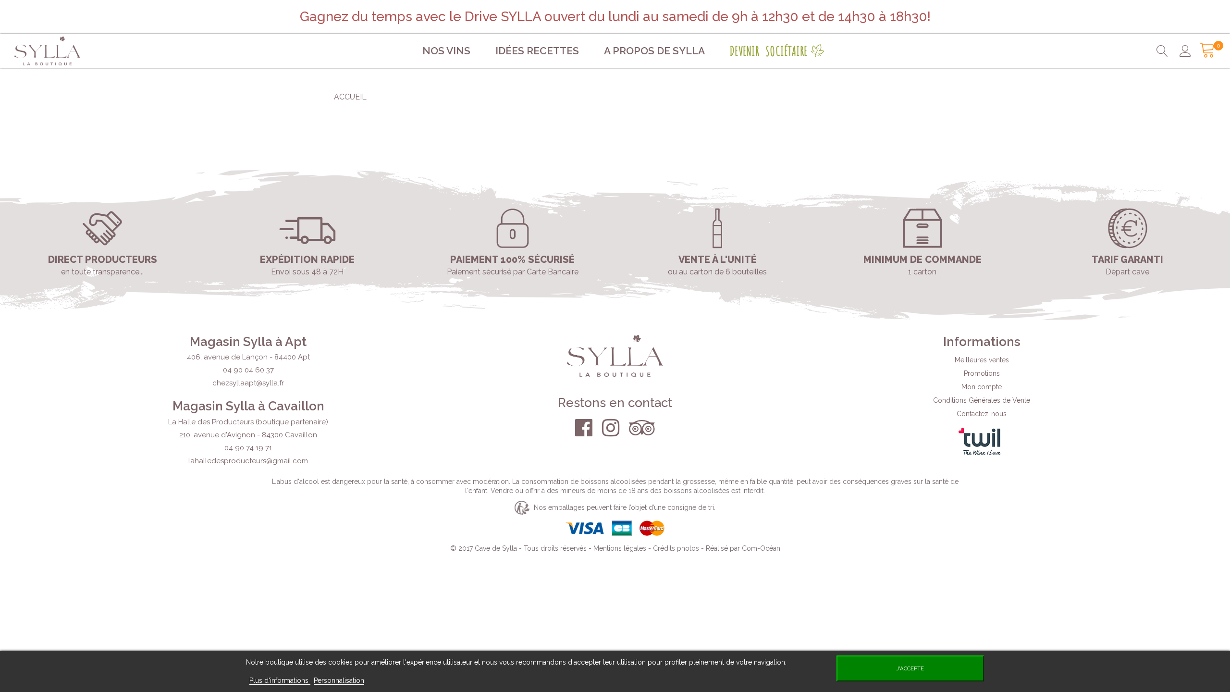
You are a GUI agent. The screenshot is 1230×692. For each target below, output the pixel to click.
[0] (1204, 51)
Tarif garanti (1127, 259)
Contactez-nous (982, 414)
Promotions (982, 373)
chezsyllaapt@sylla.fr (248, 383)
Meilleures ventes (982, 360)
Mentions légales (619, 548)
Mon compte (981, 387)
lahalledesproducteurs (248, 461)
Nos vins (446, 51)
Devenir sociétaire (769, 51)
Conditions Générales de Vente (981, 400)
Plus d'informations (279, 680)
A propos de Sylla (654, 51)
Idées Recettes (537, 51)
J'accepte (910, 668)
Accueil (350, 96)
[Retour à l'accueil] (108, 51)
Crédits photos (676, 548)
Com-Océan (761, 548)
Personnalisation (339, 680)
